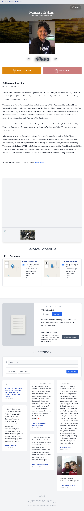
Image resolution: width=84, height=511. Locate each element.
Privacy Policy (36, 502)
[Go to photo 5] (67, 472)
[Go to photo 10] (73, 472)
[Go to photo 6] (68, 472)
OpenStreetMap (44, 505)
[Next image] (79, 465)
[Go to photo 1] (62, 472)
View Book (45, 314)
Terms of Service (47, 502)
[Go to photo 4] (66, 472)
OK (27, 277)
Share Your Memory (70, 337)
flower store (39, 162)
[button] (12, 266)
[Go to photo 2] (63, 472)
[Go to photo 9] (72, 472)
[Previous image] (59, 465)
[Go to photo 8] (71, 472)
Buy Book (57, 314)
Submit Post (72, 371)
